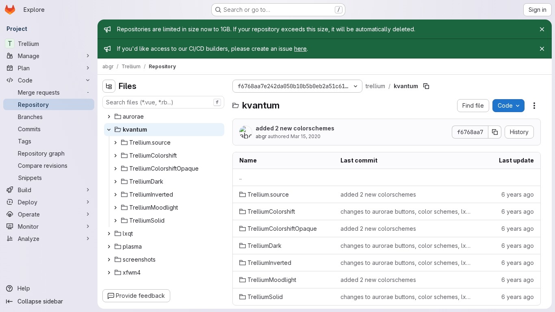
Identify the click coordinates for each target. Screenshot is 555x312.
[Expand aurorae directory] (109, 116)
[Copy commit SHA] (494, 132)
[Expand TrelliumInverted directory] (115, 194)
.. (240, 177)
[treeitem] (164, 116)
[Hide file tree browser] (108, 86)
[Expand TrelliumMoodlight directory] (115, 207)
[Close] (542, 29)
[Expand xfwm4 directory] (109, 272)
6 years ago (517, 194)
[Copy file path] (426, 86)
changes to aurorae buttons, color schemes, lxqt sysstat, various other (406, 211)
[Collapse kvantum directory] (109, 129)
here (300, 48)
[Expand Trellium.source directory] (115, 142)
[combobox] (163, 102)
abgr (261, 136)
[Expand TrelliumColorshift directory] (115, 155)
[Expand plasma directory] (109, 246)
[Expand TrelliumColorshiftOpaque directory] (115, 168)
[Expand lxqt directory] (109, 233)
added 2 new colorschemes (295, 128)
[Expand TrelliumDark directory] (115, 181)
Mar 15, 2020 (306, 136)
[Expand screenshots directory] (109, 259)
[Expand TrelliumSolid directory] (115, 220)
